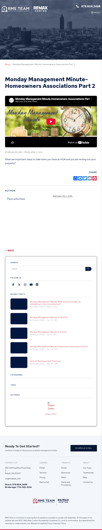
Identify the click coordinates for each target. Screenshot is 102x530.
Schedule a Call (83, 448)
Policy (63, 523)
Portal (42, 468)
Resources (65, 472)
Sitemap (56, 523)
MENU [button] (96, 12)
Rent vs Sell (44, 482)
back (10, 250)
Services (43, 472)
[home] (25, 8)
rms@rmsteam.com (13, 478)
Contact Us (88, 482)
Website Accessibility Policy (41, 523)
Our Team (87, 468)
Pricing (42, 477)
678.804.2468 (90, 6)
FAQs (63, 477)
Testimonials (88, 472)
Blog (7, 64)
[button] (13, 284)
